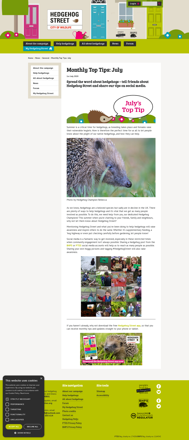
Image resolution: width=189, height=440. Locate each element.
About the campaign (37, 43)
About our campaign (72, 391)
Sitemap (101, 391)
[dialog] (23, 406)
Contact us (67, 415)
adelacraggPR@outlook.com (45, 412)
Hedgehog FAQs (70, 419)
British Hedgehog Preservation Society (133, 34)
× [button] (41, 378)
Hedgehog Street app (129, 325)
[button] (24, 432)
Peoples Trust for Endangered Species (121, 34)
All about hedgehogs (93, 43)
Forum (130, 43)
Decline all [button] (32, 426)
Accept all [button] (14, 426)
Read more (24, 393)
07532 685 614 (45, 415)
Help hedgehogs (65, 43)
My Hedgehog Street (37, 48)
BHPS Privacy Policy (72, 427)
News (115, 43)
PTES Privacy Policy (72, 423)
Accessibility (103, 395)
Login (133, 3)
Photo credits (69, 411)
